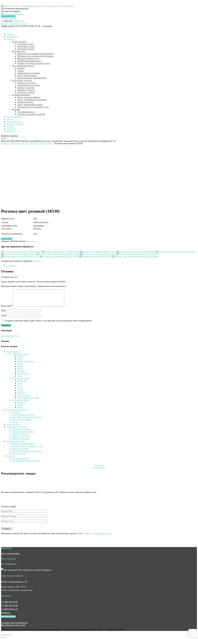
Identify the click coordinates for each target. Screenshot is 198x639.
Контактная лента (20, 448)
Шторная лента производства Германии (35, 54)
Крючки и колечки (25, 87)
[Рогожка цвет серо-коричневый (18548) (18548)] (135, 256)
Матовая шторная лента (28, 58)
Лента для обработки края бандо (32, 100)
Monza (20, 407)
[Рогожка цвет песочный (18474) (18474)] (20, 256)
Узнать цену (6, 239)
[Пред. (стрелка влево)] (2, 637)
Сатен (20, 383)
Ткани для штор (19, 41)
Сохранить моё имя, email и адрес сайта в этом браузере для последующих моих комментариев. (48, 321)
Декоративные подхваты (28, 73)
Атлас (20, 385)
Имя (3, 310)
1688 (16, 21)
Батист (20, 366)
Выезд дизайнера (14, 117)
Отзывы (10, 126)
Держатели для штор (26, 83)
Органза (21, 371)
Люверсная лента (25, 102)
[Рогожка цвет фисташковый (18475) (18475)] (138, 254)
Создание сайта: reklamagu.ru (14, 622)
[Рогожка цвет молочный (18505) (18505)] (59, 256)
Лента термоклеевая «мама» (30, 104)
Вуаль (20, 368)
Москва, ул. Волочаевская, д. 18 (14, 581)
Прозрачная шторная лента (29, 61)
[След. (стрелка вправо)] (5, 637)
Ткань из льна (23, 395)
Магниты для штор (26, 92)
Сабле (20, 364)
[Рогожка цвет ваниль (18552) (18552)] (98, 254)
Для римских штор (25, 112)
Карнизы (16, 109)
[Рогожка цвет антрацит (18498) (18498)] (61, 251)
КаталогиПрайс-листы (99, 466)
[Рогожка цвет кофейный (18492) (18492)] (136, 251)
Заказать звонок (8, 16)
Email (3, 315)
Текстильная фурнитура (23, 66)
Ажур (19, 359)
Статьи (9, 119)
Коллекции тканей (25, 49)
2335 (22, 21)
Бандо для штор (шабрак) (28, 97)
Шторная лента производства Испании (35, 56)
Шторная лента (19, 51)
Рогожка (49, 143)
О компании (12, 37)
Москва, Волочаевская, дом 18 (15, 23)
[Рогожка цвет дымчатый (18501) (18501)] (175, 251)
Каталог (10, 39)
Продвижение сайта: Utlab (13, 625)
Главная (10, 34)
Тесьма (20, 70)
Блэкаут (20, 390)
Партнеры (11, 129)
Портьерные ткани (25, 46)
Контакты (10, 131)
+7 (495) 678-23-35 (9, 609)
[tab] (101, 265)
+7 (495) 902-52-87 (9, 602)
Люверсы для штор (26, 90)
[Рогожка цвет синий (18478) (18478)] (19, 254)
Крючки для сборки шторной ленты (33, 63)
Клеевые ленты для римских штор (33, 107)
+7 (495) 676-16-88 (9, 605)
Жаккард (21, 393)
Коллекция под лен (26, 361)
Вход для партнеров (10, 336)
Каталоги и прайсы (15, 124)
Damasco (21, 402)
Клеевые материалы (21, 95)
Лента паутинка (19, 453)
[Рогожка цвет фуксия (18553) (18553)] (99, 251)
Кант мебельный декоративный (31, 78)
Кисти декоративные (27, 75)
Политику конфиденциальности (97, 533)
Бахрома (21, 68)
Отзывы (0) (11, 265)
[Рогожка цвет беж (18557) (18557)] (96, 256)
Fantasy (20, 356)
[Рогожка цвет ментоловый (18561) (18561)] (21, 251)
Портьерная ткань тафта (28, 398)
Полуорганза (23, 373)
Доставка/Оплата (14, 121)
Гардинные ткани (25, 44)
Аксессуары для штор (22, 80)
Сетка (20, 376)
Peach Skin (22, 381)
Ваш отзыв (7, 306)
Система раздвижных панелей (31, 114)
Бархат (20, 388)
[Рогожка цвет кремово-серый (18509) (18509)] (58, 254)
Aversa (20, 405)
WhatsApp (5, 613)
